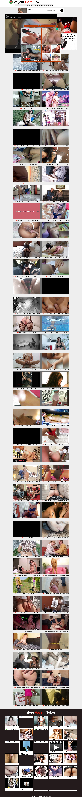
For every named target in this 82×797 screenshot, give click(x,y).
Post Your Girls (56, 751)
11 (35, 5)
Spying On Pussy (70, 739)
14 (41, 5)
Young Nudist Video (27, 717)
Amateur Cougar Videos (42, 741)
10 (33, 5)
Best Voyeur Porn (27, 754)
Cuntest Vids (56, 739)
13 (39, 5)
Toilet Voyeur (70, 726)
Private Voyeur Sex (70, 764)
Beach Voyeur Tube (41, 776)
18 (48, 5)
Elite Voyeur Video (11, 764)
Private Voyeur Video (41, 729)
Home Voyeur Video (56, 726)
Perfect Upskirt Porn (41, 764)
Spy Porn (11, 789)
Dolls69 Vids (26, 739)
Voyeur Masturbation (26, 789)
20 (52, 5)
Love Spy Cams (12, 726)
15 (43, 5)
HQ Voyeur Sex (12, 741)
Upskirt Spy (70, 776)
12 (37, 5)
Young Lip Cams (70, 751)
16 (44, 5)
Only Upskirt (26, 751)
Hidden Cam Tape (11, 776)
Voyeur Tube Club (55, 764)
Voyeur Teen (56, 776)
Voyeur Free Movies (26, 776)
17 (46, 5)
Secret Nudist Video (12, 729)
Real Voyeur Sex (41, 726)
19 (50, 5)
